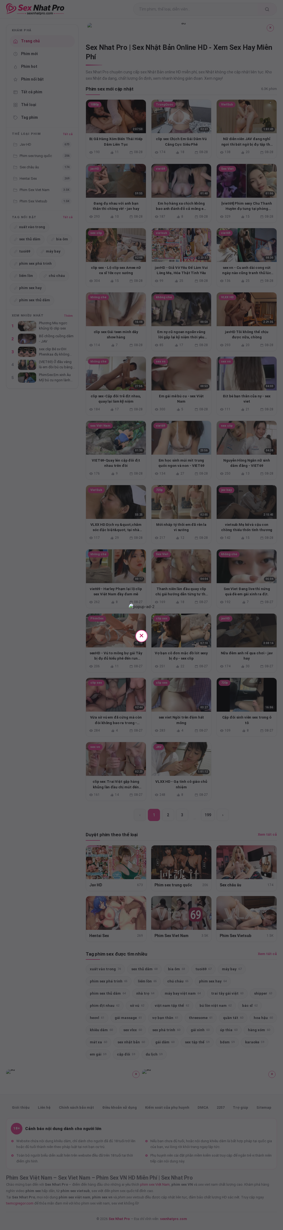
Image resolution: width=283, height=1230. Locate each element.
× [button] (141, 635)
